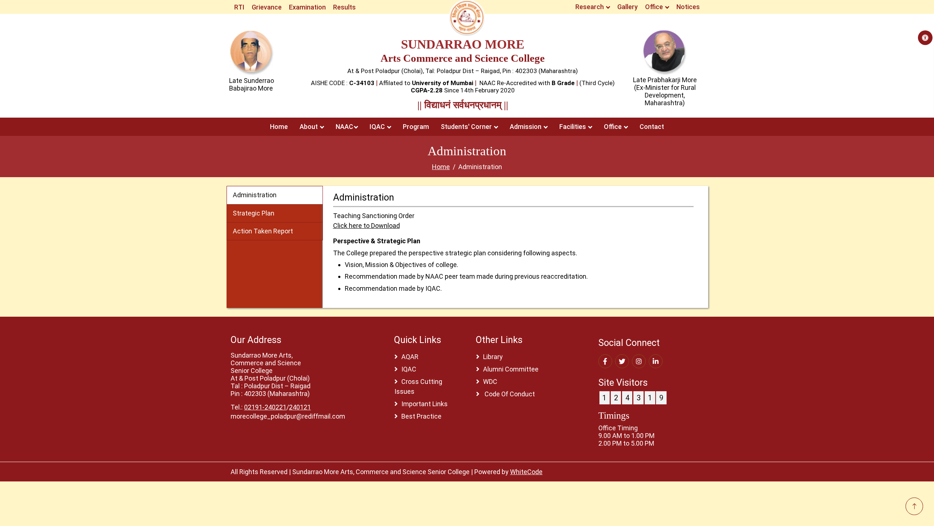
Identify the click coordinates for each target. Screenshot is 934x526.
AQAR (409, 357)
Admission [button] (526, 126)
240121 (300, 407)
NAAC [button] (344, 126)
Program (416, 126)
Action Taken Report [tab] (263, 231)
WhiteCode (526, 472)
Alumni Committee (511, 369)
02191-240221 (265, 407)
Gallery (627, 7)
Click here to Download (366, 225)
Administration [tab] (255, 195)
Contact (652, 126)
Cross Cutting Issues (418, 386)
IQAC (408, 369)
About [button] (309, 126)
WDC (490, 381)
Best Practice (421, 416)
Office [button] (654, 7)
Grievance (267, 7)
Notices (688, 7)
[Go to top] (914, 506)
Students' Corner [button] (467, 126)
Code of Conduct (509, 394)
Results (344, 7)
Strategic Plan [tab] (253, 213)
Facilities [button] (573, 126)
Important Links (424, 404)
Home (279, 126)
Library (493, 357)
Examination (307, 7)
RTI (239, 7)
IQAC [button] (378, 126)
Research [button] (590, 7)
